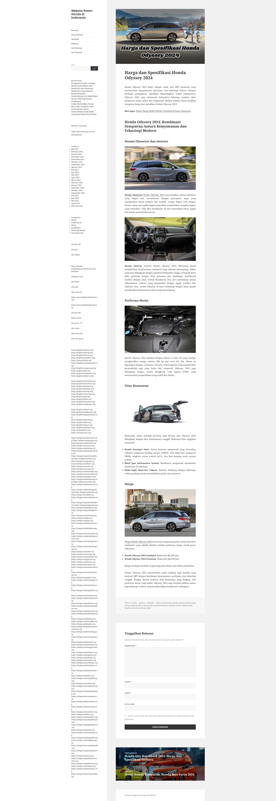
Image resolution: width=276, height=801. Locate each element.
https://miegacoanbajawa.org (83, 624)
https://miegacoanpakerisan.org (84, 763)
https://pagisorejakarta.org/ (82, 376)
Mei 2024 (75, 201)
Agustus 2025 (76, 167)
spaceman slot (77, 333)
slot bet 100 (76, 313)
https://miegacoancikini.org (82, 495)
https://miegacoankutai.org (82, 714)
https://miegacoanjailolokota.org (84, 717)
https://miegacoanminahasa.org (84, 557)
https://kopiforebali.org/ (81, 422)
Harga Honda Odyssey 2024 (138, 541)
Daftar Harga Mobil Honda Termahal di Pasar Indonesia (163, 111)
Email (128, 693)
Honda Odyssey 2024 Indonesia (155, 605)
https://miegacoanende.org (85, 458)
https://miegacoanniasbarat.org (84, 652)
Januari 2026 (76, 154)
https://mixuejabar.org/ (80, 430)
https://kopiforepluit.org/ (81, 399)
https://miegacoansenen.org (84, 482)
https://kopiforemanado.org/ (83, 427)
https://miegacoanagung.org (82, 461)
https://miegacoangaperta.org (83, 577)
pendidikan (76, 228)
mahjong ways (77, 276)
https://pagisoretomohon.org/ (83, 383)
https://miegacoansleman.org (83, 562)
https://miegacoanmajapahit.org (84, 590)
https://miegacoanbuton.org (82, 675)
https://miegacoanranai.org (82, 469)
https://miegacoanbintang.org (83, 619)
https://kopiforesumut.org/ (82, 355)
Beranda (74, 30)
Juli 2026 (74, 149)
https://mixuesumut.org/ (81, 433)
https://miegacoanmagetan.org (83, 655)
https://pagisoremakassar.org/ (83, 373)
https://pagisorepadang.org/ (82, 389)
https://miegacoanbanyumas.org (84, 611)
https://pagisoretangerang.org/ (83, 412)
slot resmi (75, 328)
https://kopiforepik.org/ (80, 396)
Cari (73, 65)
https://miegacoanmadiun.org (83, 766)
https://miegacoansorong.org (83, 554)
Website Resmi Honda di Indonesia (81, 14)
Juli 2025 (74, 170)
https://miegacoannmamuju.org (84, 644)
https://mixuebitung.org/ (81, 360)
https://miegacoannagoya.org (83, 564)
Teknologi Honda (78, 230)
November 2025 (77, 159)
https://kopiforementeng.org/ (83, 394)
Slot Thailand (76, 52)
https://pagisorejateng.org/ (82, 391)
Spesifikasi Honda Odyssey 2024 (138, 608)
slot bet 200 (76, 244)
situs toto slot (76, 292)
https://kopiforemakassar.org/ (83, 404)
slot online (75, 255)
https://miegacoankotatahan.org (84, 471)
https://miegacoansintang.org (83, 448)
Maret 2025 (76, 180)
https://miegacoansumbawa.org (84, 712)
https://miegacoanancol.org (82, 756)
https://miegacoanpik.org (81, 518)
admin (143, 603)
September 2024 (78, 193)
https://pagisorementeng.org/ (83, 381)
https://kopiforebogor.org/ (82, 425)
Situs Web (129, 704)
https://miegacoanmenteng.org (84, 515)
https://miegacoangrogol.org (86, 505)
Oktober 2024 (76, 190)
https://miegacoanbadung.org (83, 657)
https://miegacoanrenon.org (82, 445)
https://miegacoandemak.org (83, 730)
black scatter (76, 318)
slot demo (75, 282)
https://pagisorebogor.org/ (82, 409)
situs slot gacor (77, 338)
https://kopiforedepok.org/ (82, 420)
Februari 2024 (77, 206)
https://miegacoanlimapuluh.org (84, 737)
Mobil (73, 220)
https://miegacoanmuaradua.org (84, 533)
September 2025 (78, 164)
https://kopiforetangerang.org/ (83, 368)
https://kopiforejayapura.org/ (83, 358)
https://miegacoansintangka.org (84, 621)
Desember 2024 (77, 188)
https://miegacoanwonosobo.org (84, 474)
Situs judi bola (77, 35)
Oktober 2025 (76, 162)
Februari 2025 (77, 182)
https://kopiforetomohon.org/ (83, 401)
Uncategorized (77, 233)
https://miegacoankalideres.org (84, 507)
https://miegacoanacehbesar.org (84, 663)
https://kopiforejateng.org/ (82, 352)
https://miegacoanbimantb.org (83, 642)
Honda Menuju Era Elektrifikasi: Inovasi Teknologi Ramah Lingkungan (84, 99)
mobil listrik (76, 222)
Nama (128, 682)
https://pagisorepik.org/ (81, 370)
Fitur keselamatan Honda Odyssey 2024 (174, 603)
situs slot (74, 287)
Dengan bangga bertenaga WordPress (140, 795)
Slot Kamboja (76, 48)
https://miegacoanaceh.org (82, 466)
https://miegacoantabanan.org (83, 660)
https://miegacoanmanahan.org (84, 595)
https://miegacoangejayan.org (85, 440)
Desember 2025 (77, 157)
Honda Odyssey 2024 (144, 195)
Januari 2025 (76, 185)
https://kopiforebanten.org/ (82, 350)
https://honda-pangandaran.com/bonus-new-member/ (83, 269)
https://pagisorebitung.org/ (82, 386)
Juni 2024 (75, 198)
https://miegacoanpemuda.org (83, 443)
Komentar (130, 646)
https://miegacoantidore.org (82, 464)
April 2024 (75, 203)
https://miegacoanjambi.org (82, 551)
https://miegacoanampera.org (83, 476)
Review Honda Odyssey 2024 (180, 605)
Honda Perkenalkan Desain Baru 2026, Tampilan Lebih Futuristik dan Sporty (82, 106)
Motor (73, 225)
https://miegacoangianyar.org (83, 559)
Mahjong (74, 43)
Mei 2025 (75, 175)
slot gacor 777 (77, 323)
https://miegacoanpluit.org (82, 520)
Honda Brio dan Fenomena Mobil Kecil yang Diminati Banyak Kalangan (82, 91)
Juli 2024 (74, 195)
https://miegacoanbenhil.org (86, 492)
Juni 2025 (75, 172)
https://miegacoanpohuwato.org (84, 603)
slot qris (74, 249)
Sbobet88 (75, 39)
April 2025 (75, 177)
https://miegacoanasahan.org (83, 683)
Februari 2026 (77, 151)
